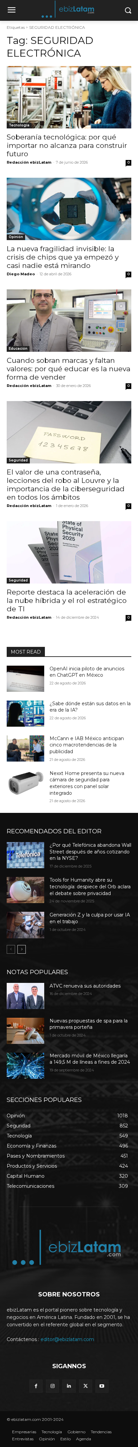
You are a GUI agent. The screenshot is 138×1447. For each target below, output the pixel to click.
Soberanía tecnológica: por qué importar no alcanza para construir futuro (67, 145)
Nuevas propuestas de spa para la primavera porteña (89, 1024)
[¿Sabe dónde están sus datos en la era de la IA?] (25, 714)
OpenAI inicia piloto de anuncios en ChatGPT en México (87, 672)
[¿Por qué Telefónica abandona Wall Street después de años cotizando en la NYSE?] (25, 855)
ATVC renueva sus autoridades (85, 986)
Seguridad (18, 460)
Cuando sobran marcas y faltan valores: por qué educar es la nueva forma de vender (68, 368)
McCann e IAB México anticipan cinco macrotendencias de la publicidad (87, 745)
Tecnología (19, 125)
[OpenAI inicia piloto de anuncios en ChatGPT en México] (25, 679)
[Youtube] (102, 1386)
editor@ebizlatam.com (67, 1339)
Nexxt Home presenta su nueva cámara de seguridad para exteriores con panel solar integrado (87, 783)
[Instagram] (52, 1386)
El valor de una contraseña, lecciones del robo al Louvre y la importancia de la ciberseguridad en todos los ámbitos (66, 484)
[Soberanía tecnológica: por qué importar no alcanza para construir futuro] (69, 97)
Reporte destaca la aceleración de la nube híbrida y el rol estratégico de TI (67, 600)
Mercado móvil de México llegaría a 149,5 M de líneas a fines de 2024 (90, 1059)
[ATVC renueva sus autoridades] (25, 996)
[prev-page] (11, 949)
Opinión (16, 237)
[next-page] (21, 949)
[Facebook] (36, 1386)
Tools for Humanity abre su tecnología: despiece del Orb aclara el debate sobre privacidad (90, 886)
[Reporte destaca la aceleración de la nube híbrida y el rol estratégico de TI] (69, 552)
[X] (85, 1386)
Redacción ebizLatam (29, 162)
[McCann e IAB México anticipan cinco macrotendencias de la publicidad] (25, 748)
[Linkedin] (68, 1386)
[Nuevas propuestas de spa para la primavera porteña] (25, 1031)
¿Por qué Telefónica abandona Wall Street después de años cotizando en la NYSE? (90, 851)
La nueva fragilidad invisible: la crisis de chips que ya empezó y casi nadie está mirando (63, 257)
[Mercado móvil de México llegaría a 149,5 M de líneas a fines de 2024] (25, 1066)
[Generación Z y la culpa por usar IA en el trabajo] (25, 925)
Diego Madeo (21, 274)
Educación (18, 348)
